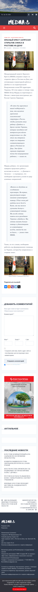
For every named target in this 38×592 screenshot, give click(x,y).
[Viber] (12, 286)
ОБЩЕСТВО (7, 37)
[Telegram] (15, 286)
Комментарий (9, 314)
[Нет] (36, 585)
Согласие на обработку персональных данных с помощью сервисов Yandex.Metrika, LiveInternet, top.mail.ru (18, 567)
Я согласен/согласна (19, 589)
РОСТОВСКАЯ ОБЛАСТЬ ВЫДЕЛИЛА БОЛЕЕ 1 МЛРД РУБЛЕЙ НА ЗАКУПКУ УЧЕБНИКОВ (17, 478)
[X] (19, 286)
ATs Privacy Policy (16, 364)
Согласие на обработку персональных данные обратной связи (18, 571)
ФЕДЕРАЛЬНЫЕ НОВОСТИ (17, 37)
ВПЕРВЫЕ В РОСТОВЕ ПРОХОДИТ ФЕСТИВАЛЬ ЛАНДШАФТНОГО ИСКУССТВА (16, 485)
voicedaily (8, 48)
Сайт (27, 339)
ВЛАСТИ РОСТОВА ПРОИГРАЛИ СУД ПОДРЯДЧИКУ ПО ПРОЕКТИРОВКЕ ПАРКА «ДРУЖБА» (17, 470)
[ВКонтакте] (5, 286)
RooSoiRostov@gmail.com (9, 562)
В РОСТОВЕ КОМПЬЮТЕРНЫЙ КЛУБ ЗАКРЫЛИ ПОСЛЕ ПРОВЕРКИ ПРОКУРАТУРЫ (17, 456)
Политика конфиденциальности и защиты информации (17, 574)
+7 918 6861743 (29, 560)
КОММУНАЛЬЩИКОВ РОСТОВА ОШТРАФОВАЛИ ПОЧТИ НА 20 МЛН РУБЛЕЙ (17, 463)
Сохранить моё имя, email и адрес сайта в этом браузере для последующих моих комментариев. (18, 353)
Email (17, 339)
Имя (6, 339)
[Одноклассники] (9, 286)
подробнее (10, 582)
